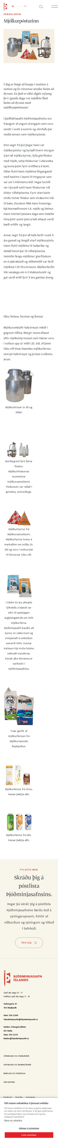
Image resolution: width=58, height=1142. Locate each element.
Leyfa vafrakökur (28, 1135)
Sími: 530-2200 (11, 1015)
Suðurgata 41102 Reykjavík (10, 1006)
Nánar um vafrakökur (13, 1120)
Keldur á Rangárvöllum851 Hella (15, 1029)
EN (25, 6)
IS (13, 6)
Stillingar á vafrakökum (29, 1128)
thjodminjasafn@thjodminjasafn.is (21, 1019)
